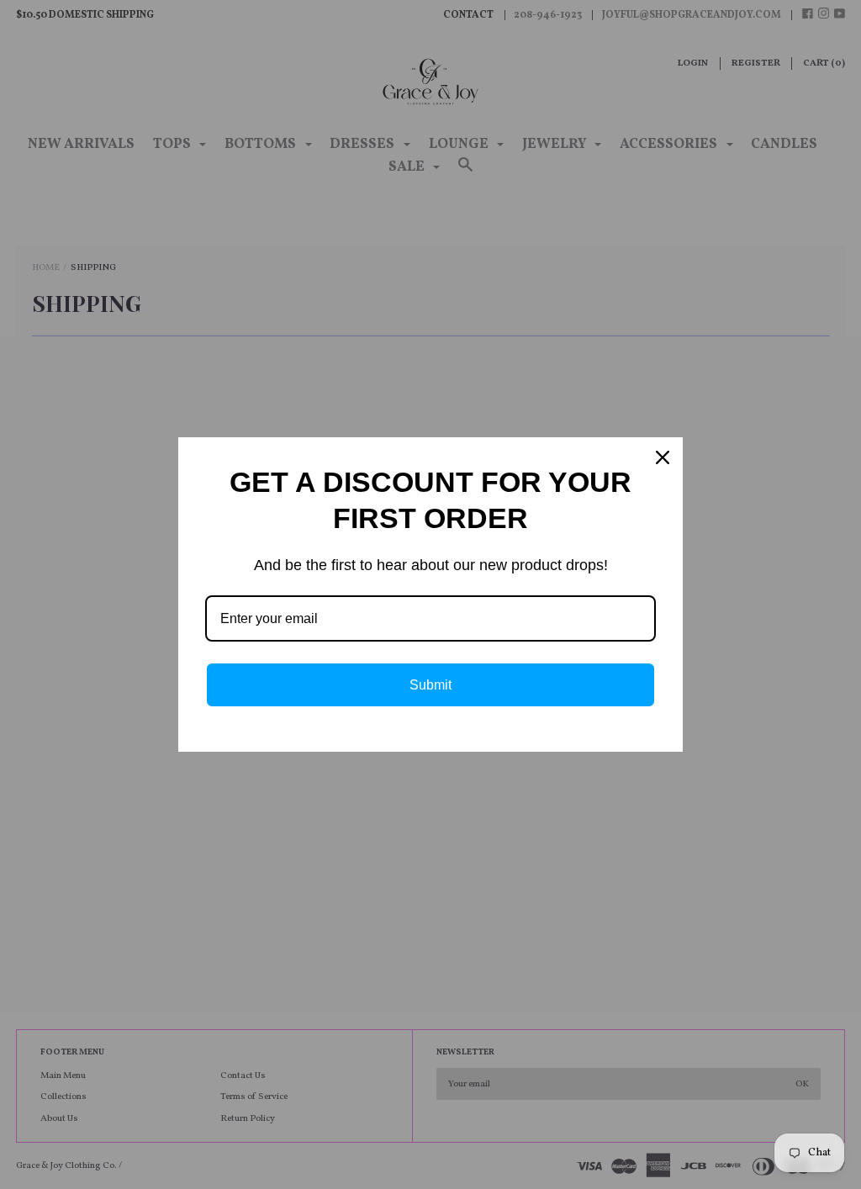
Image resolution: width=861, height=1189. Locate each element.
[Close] (662, 457)
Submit (430, 685)
